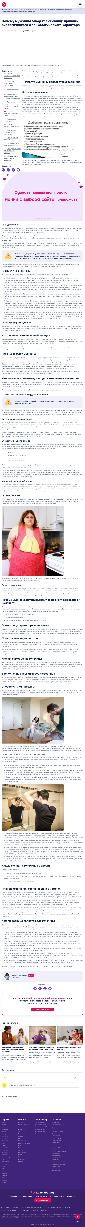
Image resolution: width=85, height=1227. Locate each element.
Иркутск (20, 1161)
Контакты (71, 1196)
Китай (3, 1143)
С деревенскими (57, 1140)
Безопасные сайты (57, 1131)
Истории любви (26, 1196)
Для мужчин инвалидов (59, 1164)
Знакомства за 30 (40, 1124)
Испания (4, 1173)
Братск (20, 1145)
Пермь (20, 1154)
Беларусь (5, 1150)
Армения (4, 1127)
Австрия (4, 1138)
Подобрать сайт (42, 1200)
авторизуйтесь (73, 1078)
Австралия (5, 1136)
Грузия (4, 1124)
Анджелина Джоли (23, 975)
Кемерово (21, 1159)
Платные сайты (56, 1135)
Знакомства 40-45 (41, 1127)
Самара (20, 1136)
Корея (3, 1166)
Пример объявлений (58, 1173)
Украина (4, 1152)
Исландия (5, 1141)
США (3, 1171)
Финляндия (5, 1164)
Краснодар (21, 1129)
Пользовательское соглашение (59, 1207)
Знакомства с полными (59, 1151)
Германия (5, 1129)
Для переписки (56, 1142)
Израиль (4, 1180)
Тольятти (21, 1157)
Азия (3, 1159)
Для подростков (40, 1122)
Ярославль (21, 1127)
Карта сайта (25, 1210)
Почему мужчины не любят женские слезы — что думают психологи (13, 1049)
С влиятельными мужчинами (57, 1158)
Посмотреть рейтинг (42, 1009)
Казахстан (5, 1148)
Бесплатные (55, 1122)
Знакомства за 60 (40, 1131)
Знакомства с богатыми (59, 1145)
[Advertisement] (42, 49)
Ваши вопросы (41, 1196)
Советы (16, 9)
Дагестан (5, 1154)
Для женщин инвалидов (59, 1162)
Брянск (20, 1148)
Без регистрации (57, 1138)
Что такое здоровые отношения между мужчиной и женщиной (41, 1048)
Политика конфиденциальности (33, 1207)
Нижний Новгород (24, 1143)
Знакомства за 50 (40, 1129)
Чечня (3, 1168)
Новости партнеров (40, 1210)
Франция (4, 1134)
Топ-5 (53, 1133)
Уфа (19, 1131)
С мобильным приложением (56, 1169)
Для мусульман (56, 1166)
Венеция (4, 1175)
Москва (20, 1122)
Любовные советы (57, 1196)
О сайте (6, 1207)
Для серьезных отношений (56, 1127)
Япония (4, 1182)
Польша (4, 1122)
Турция (4, 1131)
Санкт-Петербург (23, 1124)
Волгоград (21, 1134)
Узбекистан (5, 1161)
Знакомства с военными (56, 1148)
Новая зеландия (7, 1157)
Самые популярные (58, 1124)
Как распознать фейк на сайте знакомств (69, 1048)
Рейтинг (16, 1207)
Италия (4, 1178)
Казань (20, 1150)
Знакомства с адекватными (56, 1154)
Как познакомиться (30, 9)
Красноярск (22, 1141)
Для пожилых (39, 1134)
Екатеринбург (22, 1152)
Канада (4, 1145)
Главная (7, 9)
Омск (20, 1138)
